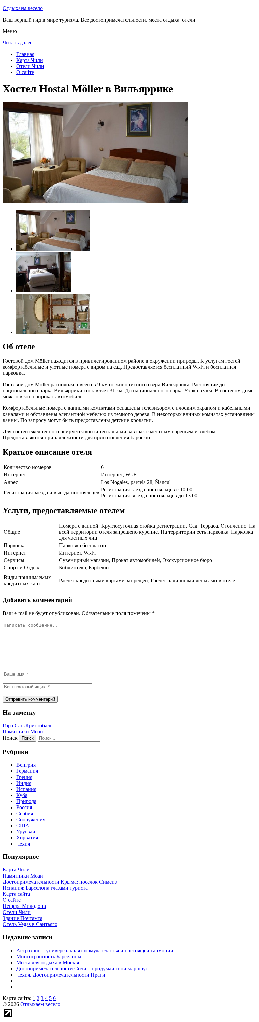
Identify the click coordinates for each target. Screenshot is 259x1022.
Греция (24, 777)
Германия (27, 771)
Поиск (10, 738)
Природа (26, 801)
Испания (26, 789)
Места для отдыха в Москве (48, 962)
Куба (21, 795)
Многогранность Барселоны (48, 956)
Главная (25, 54)
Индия (23, 783)
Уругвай (25, 831)
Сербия (24, 813)
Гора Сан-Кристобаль (27, 725)
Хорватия (27, 837)
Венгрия (26, 765)
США (22, 825)
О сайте (25, 72)
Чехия (23, 844)
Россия (24, 807)
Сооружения (30, 819)
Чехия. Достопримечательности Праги (60, 975)
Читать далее (17, 42)
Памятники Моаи (23, 731)
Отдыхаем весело (23, 8)
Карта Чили (29, 60)
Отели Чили (30, 66)
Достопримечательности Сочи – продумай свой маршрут (82, 968)
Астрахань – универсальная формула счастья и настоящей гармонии (94, 950)
